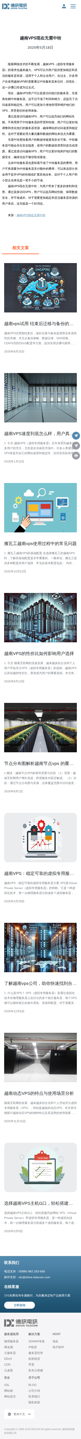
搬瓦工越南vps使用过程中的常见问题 (40, 543)
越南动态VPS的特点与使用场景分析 (39, 1093)
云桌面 (8, 1370)
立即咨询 (19, 1305)
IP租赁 (32, 1347)
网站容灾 (10, 1396)
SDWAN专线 (36, 1341)
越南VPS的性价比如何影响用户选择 (39, 653)
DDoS (8, 1358)
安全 (7, 1377)
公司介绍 (34, 1390)
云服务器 (10, 1353)
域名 (55, 1341)
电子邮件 (58, 1347)
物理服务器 (11, 1341)
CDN (7, 1364)
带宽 (31, 1364)
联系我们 (34, 1396)
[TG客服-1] (76, 436)
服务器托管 (35, 1353)
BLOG (32, 1385)
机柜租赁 (34, 1358)
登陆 (63, 6)
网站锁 (8, 1390)
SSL (7, 1385)
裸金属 (8, 1347)
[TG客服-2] (76, 446)
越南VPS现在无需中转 (31, 215)
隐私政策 (34, 1402)
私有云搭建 (35, 1370)
